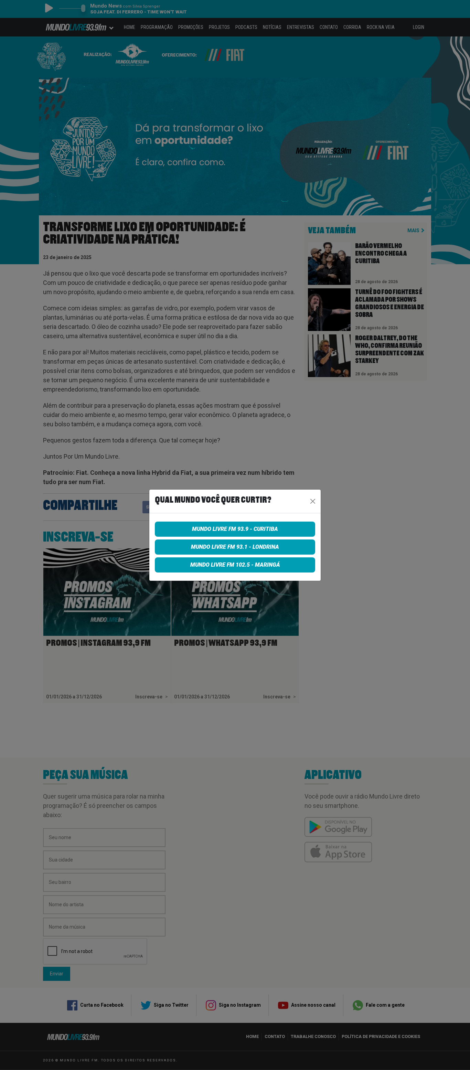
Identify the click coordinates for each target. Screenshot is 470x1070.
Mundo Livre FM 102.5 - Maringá (235, 564)
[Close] (313, 501)
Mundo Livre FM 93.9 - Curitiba (235, 529)
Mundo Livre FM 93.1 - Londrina (235, 547)
